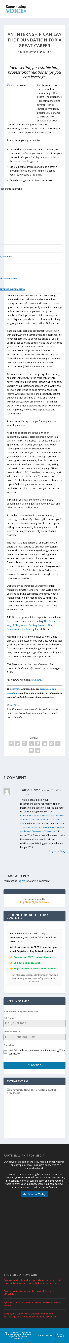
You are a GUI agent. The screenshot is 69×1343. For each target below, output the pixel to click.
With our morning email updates (21, 1011)
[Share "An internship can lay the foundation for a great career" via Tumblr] (31, 743)
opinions (16, 689)
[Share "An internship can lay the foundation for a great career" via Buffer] (51, 743)
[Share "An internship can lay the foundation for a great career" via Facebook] (11, 743)
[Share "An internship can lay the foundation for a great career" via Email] (31, 750)
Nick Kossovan (28, 51)
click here (36, 679)
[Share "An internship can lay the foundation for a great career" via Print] (37, 750)
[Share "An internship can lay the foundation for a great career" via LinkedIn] (44, 743)
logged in (23, 880)
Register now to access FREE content (35, 968)
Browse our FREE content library (32, 957)
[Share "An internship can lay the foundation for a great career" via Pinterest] (37, 743)
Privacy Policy (61, 1335)
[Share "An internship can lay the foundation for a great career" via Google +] (24, 743)
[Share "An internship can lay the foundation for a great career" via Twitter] (17, 743)
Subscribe (34, 1065)
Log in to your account (27, 962)
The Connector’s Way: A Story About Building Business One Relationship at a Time (34, 625)
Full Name (10, 1018)
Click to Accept (45, 1335)
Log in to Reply (57, 851)
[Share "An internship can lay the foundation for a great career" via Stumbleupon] (58, 743)
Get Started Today (34, 1194)
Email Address (12, 1031)
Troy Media (14, 704)
